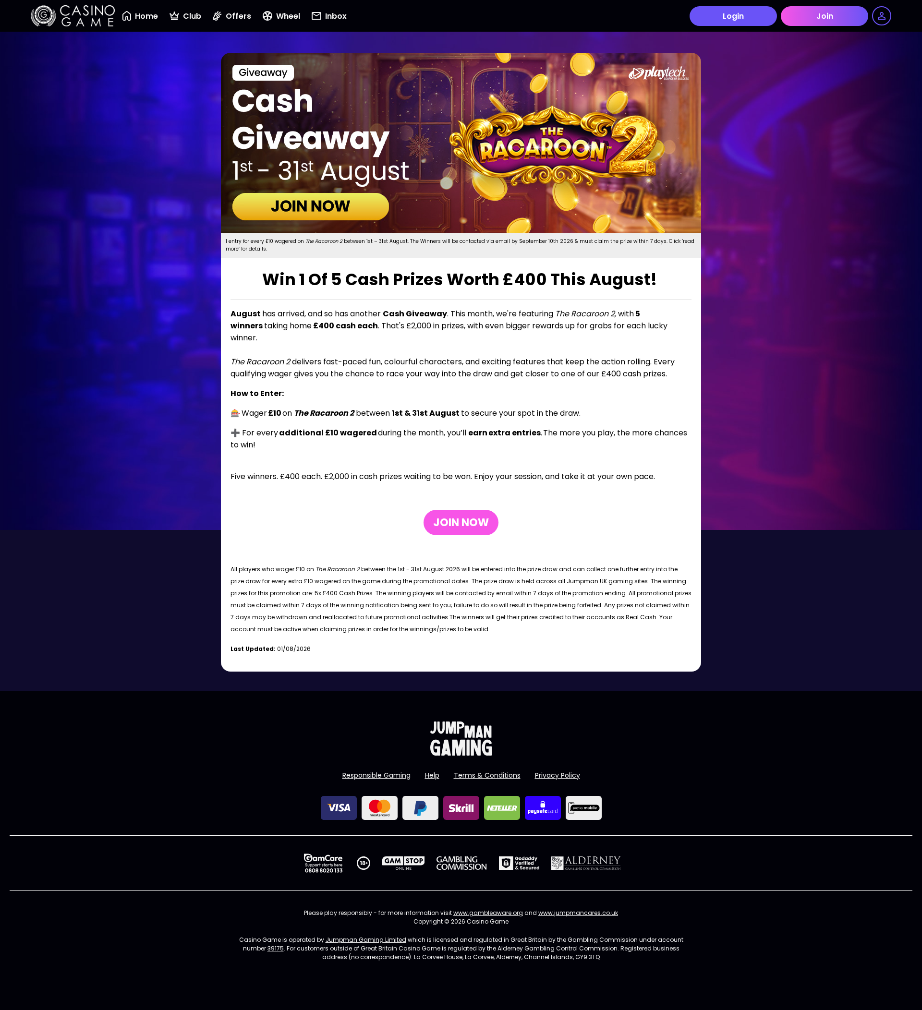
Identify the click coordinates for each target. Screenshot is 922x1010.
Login (733, 16)
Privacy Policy (557, 775)
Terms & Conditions (487, 775)
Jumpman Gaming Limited (366, 940)
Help (432, 775)
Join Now (461, 522)
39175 (275, 948)
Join (824, 16)
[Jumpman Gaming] (461, 752)
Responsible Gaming (376, 775)
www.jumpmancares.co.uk (578, 913)
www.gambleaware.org (488, 913)
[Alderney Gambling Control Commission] (586, 863)
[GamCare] (323, 863)
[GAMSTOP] (403, 863)
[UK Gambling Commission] (461, 863)
